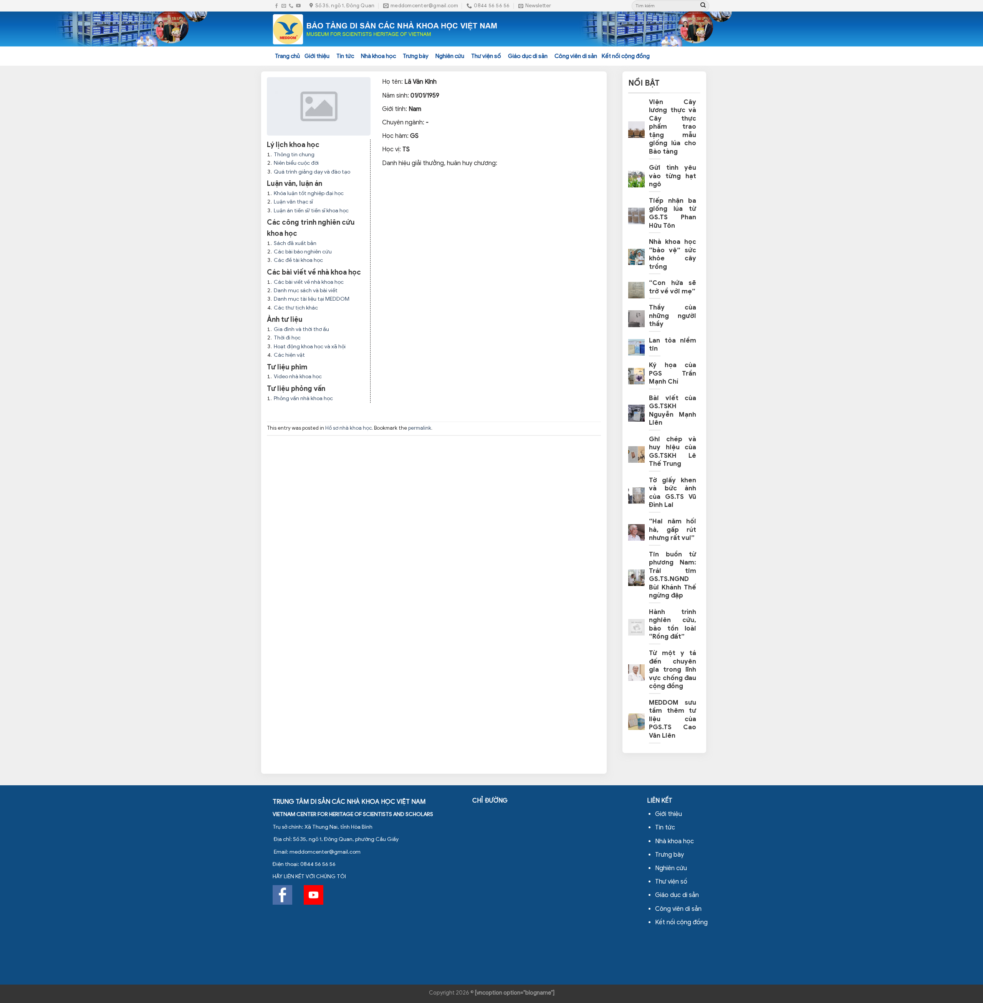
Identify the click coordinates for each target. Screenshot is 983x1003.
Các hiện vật (289, 355)
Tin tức (345, 56)
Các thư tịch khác (296, 308)
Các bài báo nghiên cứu (303, 251)
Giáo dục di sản (528, 56)
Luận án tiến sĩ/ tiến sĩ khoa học (311, 210)
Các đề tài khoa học (298, 260)
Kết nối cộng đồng (626, 56)
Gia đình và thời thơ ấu (301, 329)
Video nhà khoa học (298, 376)
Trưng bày (416, 56)
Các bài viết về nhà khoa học (309, 282)
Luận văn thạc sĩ (293, 202)
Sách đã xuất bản (295, 243)
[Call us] (291, 6)
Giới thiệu (316, 56)
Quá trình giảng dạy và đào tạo (312, 172)
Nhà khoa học (378, 56)
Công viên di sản (575, 56)
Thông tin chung (294, 154)
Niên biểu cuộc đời (296, 163)
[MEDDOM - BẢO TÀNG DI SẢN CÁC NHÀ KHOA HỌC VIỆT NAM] (385, 29)
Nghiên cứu (449, 56)
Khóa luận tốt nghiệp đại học (309, 193)
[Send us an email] (283, 6)
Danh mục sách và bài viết (306, 290)
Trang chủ (287, 56)
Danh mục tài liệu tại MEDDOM (311, 299)
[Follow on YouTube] (298, 6)
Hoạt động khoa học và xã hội (310, 346)
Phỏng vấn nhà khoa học (303, 398)
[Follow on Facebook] (276, 6)
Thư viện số (486, 56)
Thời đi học (287, 337)
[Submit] (703, 6)
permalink (419, 428)
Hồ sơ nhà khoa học (348, 428)
